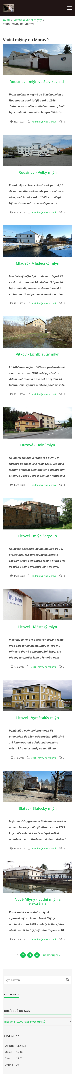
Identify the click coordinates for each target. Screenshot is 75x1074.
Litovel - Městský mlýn (37, 627)
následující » (51, 955)
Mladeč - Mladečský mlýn (37, 263)
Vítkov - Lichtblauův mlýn (37, 354)
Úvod (6, 20)
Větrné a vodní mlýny (28, 20)
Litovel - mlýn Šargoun (37, 536)
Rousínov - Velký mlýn (38, 172)
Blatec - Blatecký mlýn (38, 808)
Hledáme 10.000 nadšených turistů (24, 1021)
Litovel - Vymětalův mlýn (37, 718)
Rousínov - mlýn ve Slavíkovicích (37, 82)
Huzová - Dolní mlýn (37, 445)
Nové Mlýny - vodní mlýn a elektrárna (38, 901)
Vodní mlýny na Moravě (44, 121)
